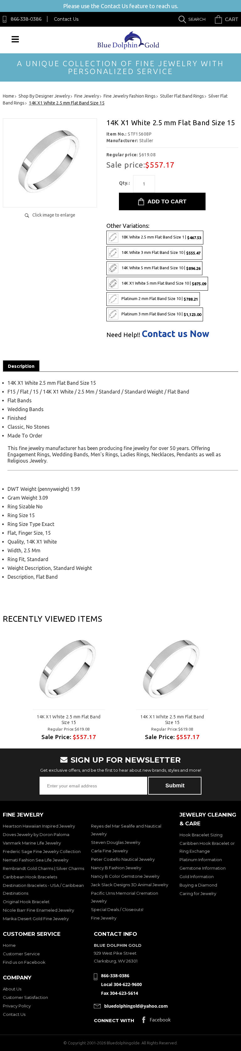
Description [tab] (21, 366)
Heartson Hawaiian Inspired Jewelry (39, 825)
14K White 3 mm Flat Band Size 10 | (161, 252)
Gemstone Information (202, 868)
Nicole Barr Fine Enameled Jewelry (38, 910)
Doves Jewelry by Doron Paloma (36, 834)
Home (9, 945)
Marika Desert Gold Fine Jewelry (36, 918)
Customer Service (21, 953)
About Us (12, 988)
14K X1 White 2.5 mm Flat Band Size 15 (68, 719)
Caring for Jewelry (197, 893)
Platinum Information (200, 859)
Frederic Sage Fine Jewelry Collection (42, 851)
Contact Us (66, 19)
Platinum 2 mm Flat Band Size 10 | (159, 298)
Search (197, 19)
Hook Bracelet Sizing (200, 834)
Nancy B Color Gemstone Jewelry (125, 876)
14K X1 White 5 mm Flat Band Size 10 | (163, 283)
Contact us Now (175, 333)
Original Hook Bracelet (26, 901)
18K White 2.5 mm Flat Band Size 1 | (161, 237)
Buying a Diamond (198, 884)
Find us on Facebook (24, 962)
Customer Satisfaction (25, 997)
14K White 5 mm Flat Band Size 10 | (161, 267)
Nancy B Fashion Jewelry (116, 867)
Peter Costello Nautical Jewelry (123, 859)
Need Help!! (123, 335)
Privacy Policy (17, 1005)
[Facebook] (156, 1021)
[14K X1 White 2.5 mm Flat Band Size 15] (50, 196)
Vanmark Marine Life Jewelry (32, 842)
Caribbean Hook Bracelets (30, 876)
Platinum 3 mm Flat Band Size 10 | (161, 314)
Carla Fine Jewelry (109, 850)
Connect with (114, 1020)
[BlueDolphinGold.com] (128, 48)
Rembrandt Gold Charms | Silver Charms (43, 868)
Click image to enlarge (53, 214)
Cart (231, 19)
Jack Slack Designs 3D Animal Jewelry (129, 884)
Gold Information (196, 876)
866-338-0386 (26, 19)
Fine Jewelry (103, 917)
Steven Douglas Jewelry (115, 842)
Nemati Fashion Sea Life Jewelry (35, 859)
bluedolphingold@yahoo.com (136, 1006)
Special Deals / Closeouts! (117, 909)
